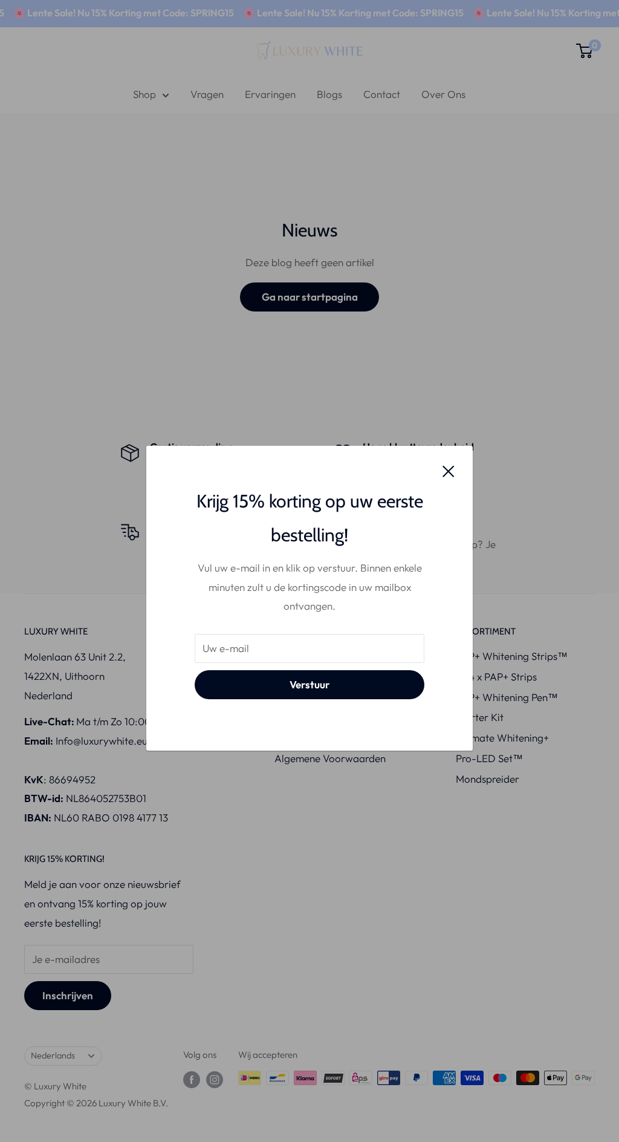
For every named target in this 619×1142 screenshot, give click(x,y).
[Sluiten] (448, 470)
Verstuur (309, 684)
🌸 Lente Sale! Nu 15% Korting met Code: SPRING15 (337, 13)
